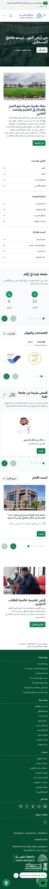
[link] (34, 358)
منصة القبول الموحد (23, 50)
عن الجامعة (39, 143)
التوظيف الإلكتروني (41, 787)
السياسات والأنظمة (41, 706)
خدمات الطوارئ (42, 758)
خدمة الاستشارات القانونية (38, 768)
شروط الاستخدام (18, 833)
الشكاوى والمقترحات (40, 839)
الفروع (9, 307)
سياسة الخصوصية (31, 833)
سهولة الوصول (42, 720)
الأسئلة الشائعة (42, 730)
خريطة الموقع (42, 833)
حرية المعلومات (42, 744)
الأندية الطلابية (40, 209)
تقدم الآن (41, 50)
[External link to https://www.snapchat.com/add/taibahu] (39, 806)
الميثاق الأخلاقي (42, 711)
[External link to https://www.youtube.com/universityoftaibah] (20, 806)
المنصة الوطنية (42, 673)
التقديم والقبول (37, 624)
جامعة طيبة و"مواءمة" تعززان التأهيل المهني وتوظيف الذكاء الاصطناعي (25, 516)
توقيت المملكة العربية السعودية (37, 646)
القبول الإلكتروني (42, 792)
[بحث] (11, 15)
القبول (43, 168)
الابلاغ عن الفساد (41, 778)
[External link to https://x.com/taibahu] (26, 806)
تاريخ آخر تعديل (42, 644)
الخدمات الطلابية (39, 221)
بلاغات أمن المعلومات (40, 782)
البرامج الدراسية (40, 180)
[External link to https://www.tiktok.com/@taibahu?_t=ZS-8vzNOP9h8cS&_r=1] (33, 806)
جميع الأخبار (11, 478)
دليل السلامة (43, 716)
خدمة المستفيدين (41, 763)
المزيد (41, 450)
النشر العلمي (41, 251)
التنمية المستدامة (41, 725)
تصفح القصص (12, 394)
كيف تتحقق (43, 6)
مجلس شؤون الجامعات (39, 678)
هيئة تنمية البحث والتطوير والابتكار (36, 692)
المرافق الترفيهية (39, 215)
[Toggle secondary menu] (4, 15)
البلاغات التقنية (42, 773)
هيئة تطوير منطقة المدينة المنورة (36, 687)
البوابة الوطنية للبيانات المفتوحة (37, 668)
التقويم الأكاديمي (39, 185)
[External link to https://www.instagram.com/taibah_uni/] (45, 806)
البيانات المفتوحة (41, 739)
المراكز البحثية (40, 239)
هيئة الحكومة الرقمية (40, 683)
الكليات (42, 174)
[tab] (41, 341)
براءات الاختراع (40, 257)
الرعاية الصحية (40, 203)
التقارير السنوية (42, 735)
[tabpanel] (24, 364)
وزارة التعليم (43, 664)
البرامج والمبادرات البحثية (37, 245)
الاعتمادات (11, 333)
